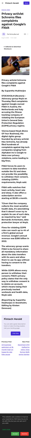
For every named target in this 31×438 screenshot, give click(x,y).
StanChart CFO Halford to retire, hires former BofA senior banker (23, 349)
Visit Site (15, 333)
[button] (2, 3)
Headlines (6, 10)
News (26, 3)
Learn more (6, 429)
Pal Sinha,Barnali (13, 34)
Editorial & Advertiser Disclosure (12, 48)
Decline (24, 434)
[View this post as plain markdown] (25, 34)
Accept (15, 434)
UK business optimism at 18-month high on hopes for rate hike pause (8, 349)
